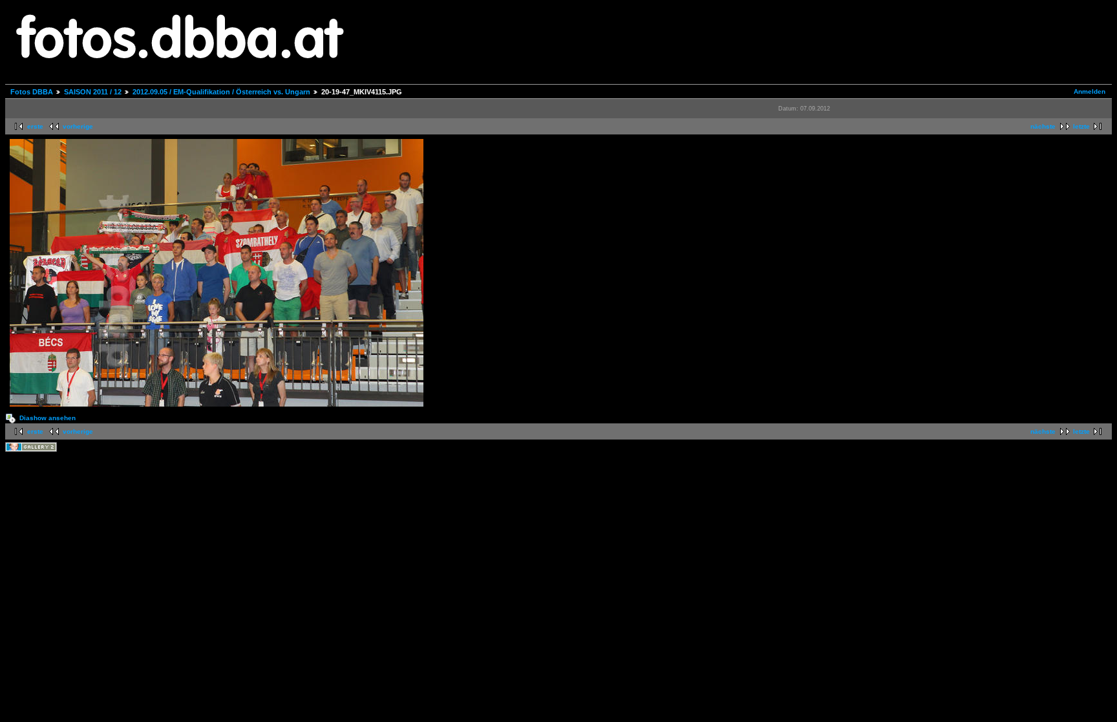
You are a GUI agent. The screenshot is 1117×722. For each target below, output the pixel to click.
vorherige (78, 126)
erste (35, 126)
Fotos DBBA (31, 92)
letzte (1081, 126)
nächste (1043, 126)
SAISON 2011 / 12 (93, 92)
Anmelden (1089, 91)
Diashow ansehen (47, 417)
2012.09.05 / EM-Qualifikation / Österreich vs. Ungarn (221, 92)
